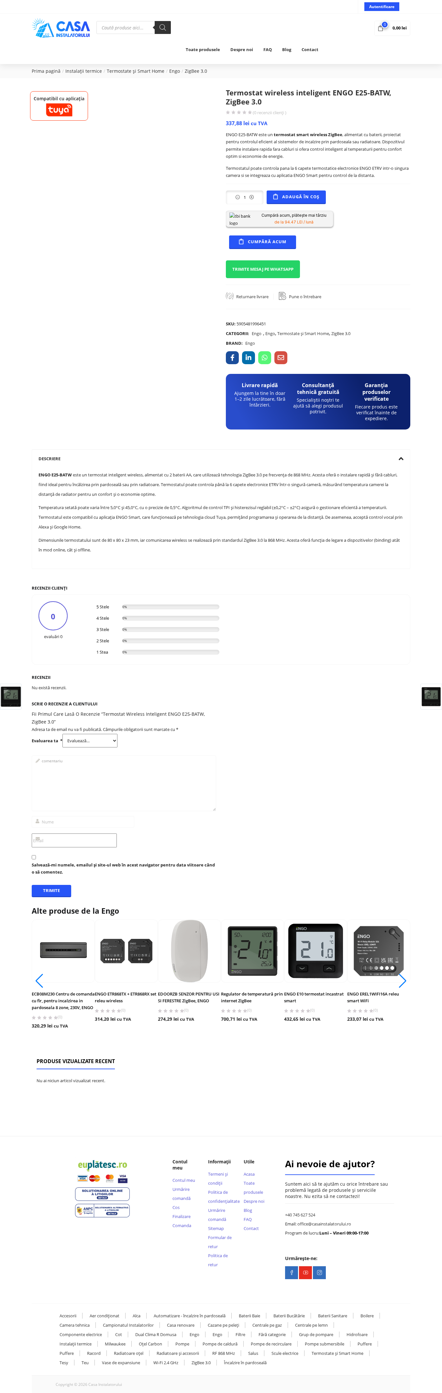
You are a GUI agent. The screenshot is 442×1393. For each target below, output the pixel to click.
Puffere (365, 1344)
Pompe (182, 1344)
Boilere (367, 1316)
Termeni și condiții (218, 1178)
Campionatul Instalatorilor (128, 1325)
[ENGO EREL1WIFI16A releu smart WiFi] (379, 951)
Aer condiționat (104, 1316)
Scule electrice (284, 1353)
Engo (174, 71)
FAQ (267, 49)
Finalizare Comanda (181, 1220)
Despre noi (241, 49)
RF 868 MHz (223, 1353)
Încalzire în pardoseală (245, 1363)
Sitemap (216, 1228)
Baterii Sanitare (332, 1316)
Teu (85, 1363)
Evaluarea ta (47, 741)
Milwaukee (115, 1344)
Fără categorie (272, 1334)
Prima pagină (46, 71)
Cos (176, 1207)
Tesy (64, 1363)
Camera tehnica (75, 1325)
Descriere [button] (50, 459)
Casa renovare (180, 1325)
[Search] (163, 27)
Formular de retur (220, 1242)
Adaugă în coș (300, 197)
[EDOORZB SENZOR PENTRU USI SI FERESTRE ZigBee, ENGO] (189, 951)
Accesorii (68, 1316)
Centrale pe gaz (267, 1325)
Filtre (240, 1334)
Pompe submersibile (324, 1344)
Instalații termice (83, 71)
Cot (118, 1334)
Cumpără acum (267, 242)
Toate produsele (203, 49)
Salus (253, 1353)
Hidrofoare (357, 1334)
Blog (286, 49)
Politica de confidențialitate (221, 1196)
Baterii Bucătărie (289, 1316)
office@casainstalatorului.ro (324, 1224)
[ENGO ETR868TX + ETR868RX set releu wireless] (126, 951)
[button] (392, 28)
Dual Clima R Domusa (155, 1334)
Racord (94, 1353)
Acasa (249, 1174)
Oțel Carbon (150, 1344)
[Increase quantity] (251, 197)
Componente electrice (81, 1334)
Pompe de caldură (220, 1344)
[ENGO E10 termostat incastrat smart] (315, 951)
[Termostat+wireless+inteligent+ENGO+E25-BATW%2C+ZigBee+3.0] (248, 357)
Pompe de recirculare (271, 1344)
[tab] (221, 458)
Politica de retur (218, 1260)
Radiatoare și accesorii (178, 1353)
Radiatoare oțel (128, 1353)
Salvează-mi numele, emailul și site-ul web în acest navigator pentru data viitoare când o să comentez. (123, 868)
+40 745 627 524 (300, 1215)
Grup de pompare (316, 1334)
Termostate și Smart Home (135, 71)
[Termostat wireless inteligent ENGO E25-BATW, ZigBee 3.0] (232, 357)
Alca (136, 1316)
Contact (310, 49)
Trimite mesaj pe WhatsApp (262, 269)
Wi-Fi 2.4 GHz (165, 1363)
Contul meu (183, 1180)
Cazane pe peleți (223, 1325)
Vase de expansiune (121, 1363)
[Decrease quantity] (238, 197)
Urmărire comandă (181, 1193)
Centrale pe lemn (311, 1325)
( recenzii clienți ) (269, 112)
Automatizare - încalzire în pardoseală (190, 1316)
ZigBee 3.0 (196, 71)
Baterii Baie (249, 1316)
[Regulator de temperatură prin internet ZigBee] (252, 951)
